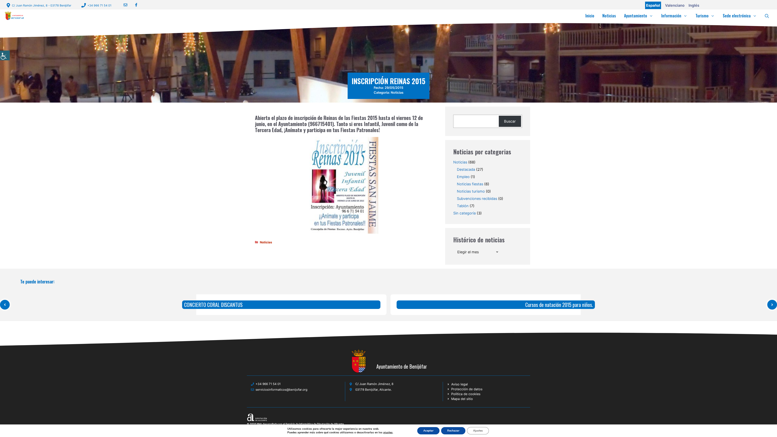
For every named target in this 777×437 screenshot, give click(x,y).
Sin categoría (464, 213)
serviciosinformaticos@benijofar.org (281, 389)
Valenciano (675, 5)
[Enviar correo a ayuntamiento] (123, 5)
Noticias (609, 16)
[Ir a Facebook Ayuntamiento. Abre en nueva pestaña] (133, 5)
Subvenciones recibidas (477, 198)
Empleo (463, 177)
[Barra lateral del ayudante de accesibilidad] (5, 55)
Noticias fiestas (470, 184)
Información (671, 16)
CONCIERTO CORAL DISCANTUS (213, 304)
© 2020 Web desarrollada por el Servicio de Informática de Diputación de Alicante (295, 423)
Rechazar (453, 431)
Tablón (463, 206)
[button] (767, 16)
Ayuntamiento (635, 16)
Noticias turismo (471, 191)
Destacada (466, 169)
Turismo (702, 16)
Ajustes (478, 431)
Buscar (510, 121)
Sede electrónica (737, 16)
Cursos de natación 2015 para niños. (559, 304)
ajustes (388, 432)
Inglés (694, 5)
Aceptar (428, 431)
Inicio (589, 16)
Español (653, 5)
